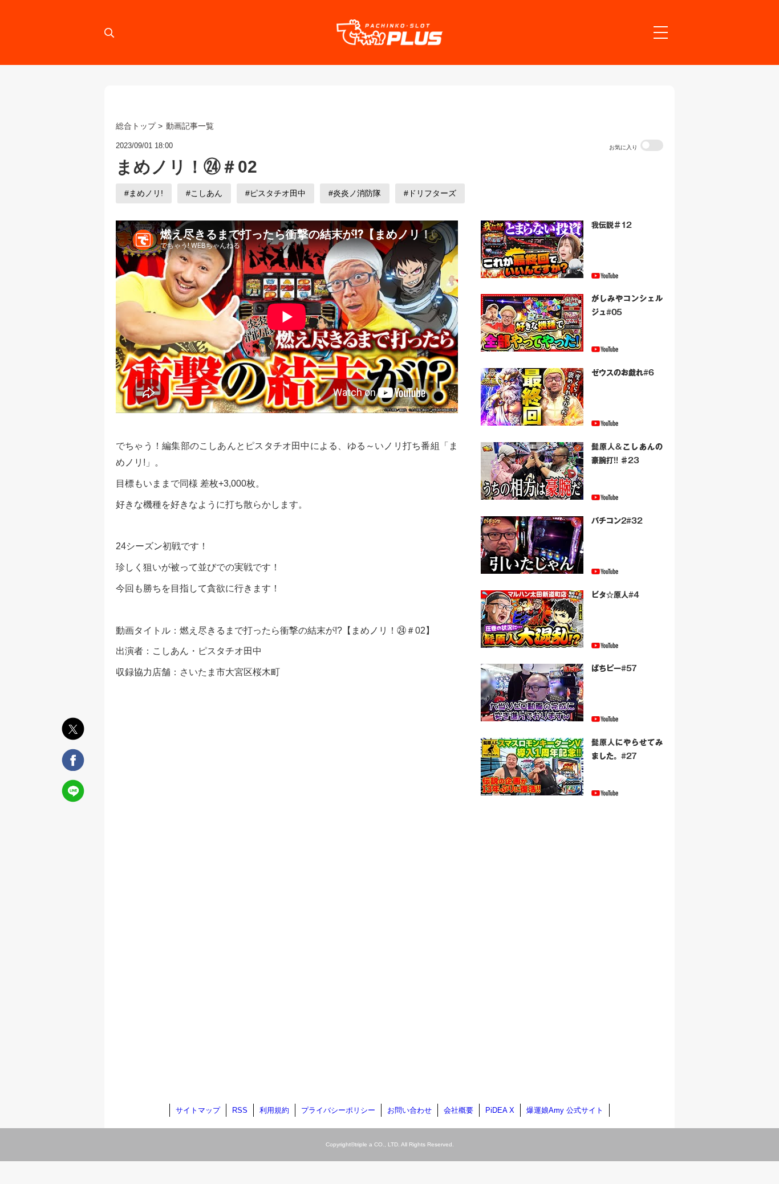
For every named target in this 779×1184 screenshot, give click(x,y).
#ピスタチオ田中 (275, 193)
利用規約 (274, 1110)
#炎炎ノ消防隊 (354, 193)
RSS (240, 1110)
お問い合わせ (409, 1110)
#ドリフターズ (430, 193)
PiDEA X (499, 1110)
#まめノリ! (143, 193)
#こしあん (204, 193)
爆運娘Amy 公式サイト (564, 1110)
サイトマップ (198, 1110)
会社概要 (458, 1110)
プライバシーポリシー (338, 1110)
